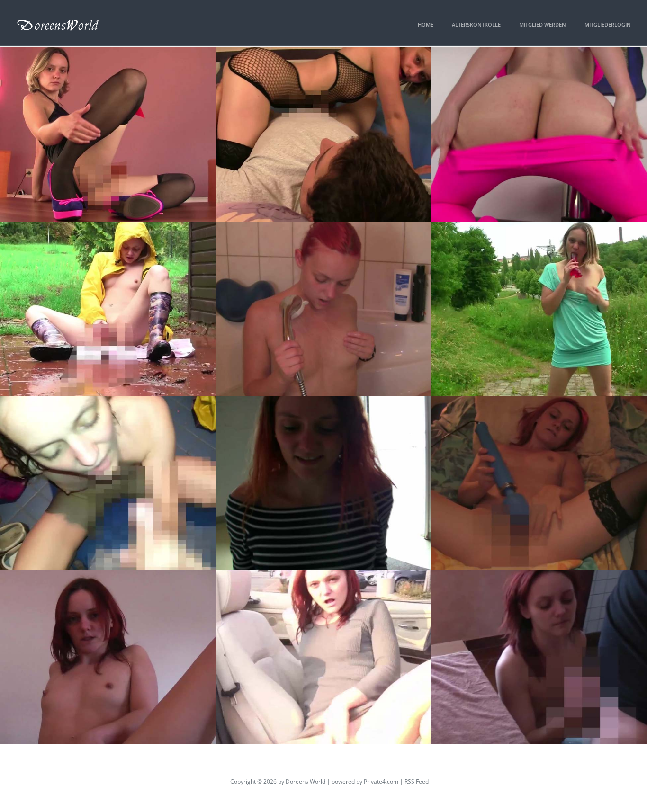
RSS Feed (416, 781)
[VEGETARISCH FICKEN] (539, 134)
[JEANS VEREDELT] (539, 657)
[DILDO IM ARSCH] (323, 657)
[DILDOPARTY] (108, 657)
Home (425, 24)
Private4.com (381, 781)
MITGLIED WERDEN (542, 24)
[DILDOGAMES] (108, 134)
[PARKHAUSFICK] (323, 483)
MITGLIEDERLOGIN (607, 24)
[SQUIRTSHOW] (539, 483)
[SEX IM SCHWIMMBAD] (108, 483)
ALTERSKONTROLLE (476, 24)
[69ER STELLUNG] (323, 134)
